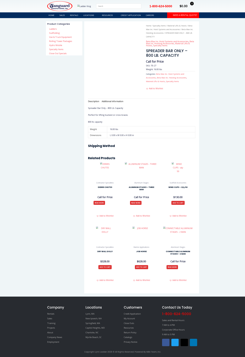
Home (51, 15)
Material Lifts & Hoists (177, 25)
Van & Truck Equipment (60, 37)
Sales (62, 15)
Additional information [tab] (112, 101)
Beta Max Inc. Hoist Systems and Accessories (167, 41)
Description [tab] (93, 101)
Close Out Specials (58, 53)
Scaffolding (54, 33)
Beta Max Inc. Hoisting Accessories (170, 42)
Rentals (74, 15)
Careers (150, 15)
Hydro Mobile (55, 45)
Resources (107, 15)
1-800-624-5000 (176, 314)
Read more (99, 203)
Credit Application (131, 15)
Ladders (53, 29)
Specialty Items (56, 49)
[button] (154, 88)
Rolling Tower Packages (60, 41)
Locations (88, 15)
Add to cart (178, 203)
